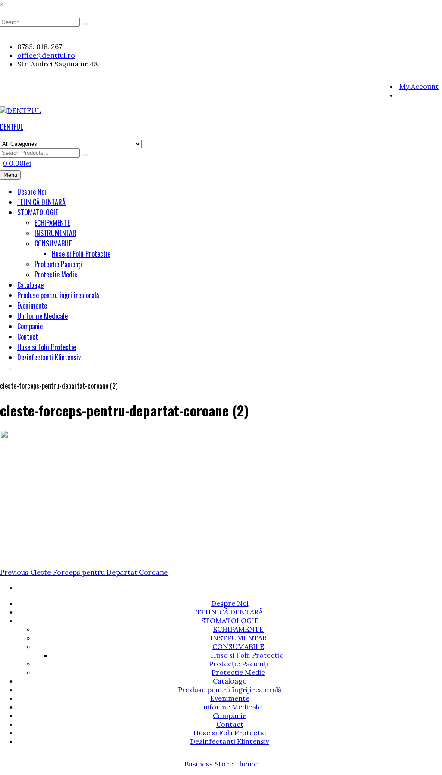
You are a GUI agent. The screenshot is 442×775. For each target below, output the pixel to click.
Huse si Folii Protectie (81, 254)
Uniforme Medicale (42, 316)
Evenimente (32, 305)
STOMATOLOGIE (37, 212)
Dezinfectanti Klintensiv (49, 357)
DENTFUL (11, 127)
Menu (10, 175)
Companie (30, 326)
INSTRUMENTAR (55, 233)
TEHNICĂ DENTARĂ (41, 202)
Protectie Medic (56, 274)
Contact (27, 336)
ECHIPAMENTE (52, 222)
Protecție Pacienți (58, 264)
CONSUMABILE (53, 243)
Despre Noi (31, 191)
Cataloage (30, 285)
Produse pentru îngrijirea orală (58, 295)
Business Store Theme (221, 763)
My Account (419, 86)
